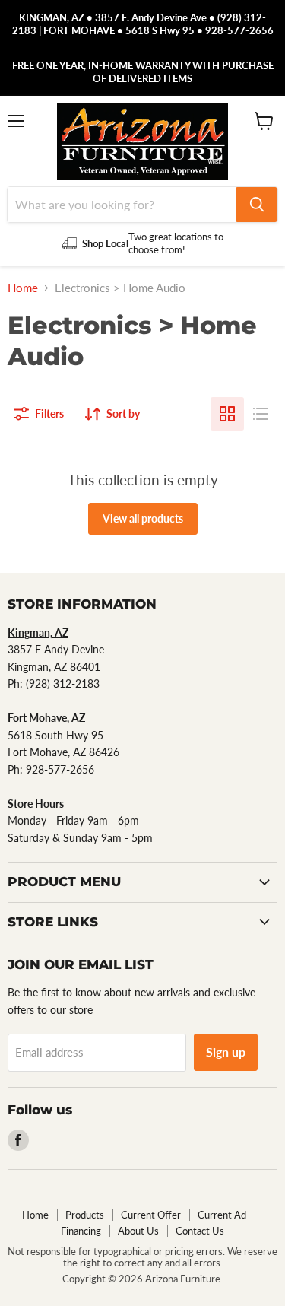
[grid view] (227, 414)
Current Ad (222, 1215)
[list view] (260, 414)
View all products (143, 518)
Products (84, 1215)
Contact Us (200, 1231)
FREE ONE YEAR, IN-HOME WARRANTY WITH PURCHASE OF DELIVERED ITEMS (143, 71)
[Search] (256, 204)
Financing (81, 1231)
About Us (138, 1231)
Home (23, 287)
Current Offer (151, 1215)
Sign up (225, 1051)
